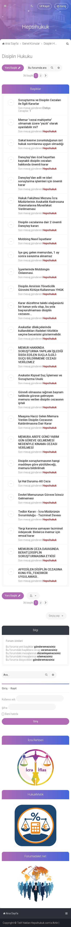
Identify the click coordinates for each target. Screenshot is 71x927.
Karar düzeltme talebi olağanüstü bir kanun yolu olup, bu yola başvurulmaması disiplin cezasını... (41, 308)
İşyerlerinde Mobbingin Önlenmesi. (34, 271)
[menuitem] (61, 6)
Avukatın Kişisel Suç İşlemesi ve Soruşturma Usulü (40, 377)
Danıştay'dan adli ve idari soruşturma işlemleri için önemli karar (40, 181)
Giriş (4, 688)
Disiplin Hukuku (17, 56)
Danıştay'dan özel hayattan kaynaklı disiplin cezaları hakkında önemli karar (36, 160)
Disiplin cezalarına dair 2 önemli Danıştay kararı (40, 224)
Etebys (46, 108)
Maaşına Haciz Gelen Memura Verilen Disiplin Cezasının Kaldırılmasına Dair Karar (38, 419)
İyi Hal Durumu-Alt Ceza (34, 481)
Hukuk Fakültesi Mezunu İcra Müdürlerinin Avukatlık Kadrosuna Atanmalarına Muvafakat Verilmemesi (41, 203)
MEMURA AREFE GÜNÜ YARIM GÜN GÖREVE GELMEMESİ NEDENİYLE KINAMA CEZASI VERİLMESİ (38, 442)
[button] (45, 75)
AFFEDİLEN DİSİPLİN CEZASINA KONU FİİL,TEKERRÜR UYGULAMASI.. (40, 573)
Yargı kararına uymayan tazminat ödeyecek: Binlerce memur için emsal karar (40, 532)
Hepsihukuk (49, 131)
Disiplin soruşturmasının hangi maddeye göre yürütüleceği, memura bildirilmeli (39, 464)
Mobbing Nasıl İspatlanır (35, 239)
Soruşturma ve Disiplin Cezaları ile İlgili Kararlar (39, 101)
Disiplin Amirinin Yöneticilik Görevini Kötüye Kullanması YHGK (41, 288)
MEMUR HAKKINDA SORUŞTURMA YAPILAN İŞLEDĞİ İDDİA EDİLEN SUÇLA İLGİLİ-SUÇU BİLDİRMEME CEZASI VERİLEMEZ (40, 355)
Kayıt (13, 688)
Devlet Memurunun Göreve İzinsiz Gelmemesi (41, 496)
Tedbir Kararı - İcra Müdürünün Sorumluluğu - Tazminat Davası (39, 513)
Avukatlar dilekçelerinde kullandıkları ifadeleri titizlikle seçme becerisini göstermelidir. (39, 330)
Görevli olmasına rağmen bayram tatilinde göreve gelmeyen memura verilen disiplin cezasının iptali (41, 397)
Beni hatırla (11, 713)
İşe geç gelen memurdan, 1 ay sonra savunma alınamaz (38, 254)
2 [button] (40, 75)
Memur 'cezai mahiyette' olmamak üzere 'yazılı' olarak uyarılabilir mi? (38, 123)
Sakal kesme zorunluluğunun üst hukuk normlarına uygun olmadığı (41, 142)
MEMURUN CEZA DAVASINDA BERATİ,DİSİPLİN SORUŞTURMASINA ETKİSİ (38, 552)
